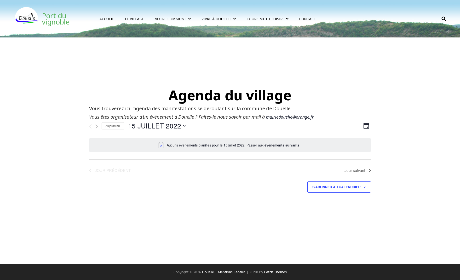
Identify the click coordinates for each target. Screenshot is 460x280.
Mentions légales (232, 272)
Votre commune (171, 18)
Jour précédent (113, 170)
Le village (134, 18)
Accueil (106, 18)
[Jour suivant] (96, 126)
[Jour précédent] (90, 126)
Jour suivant (355, 170)
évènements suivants (282, 145)
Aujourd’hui (113, 126)
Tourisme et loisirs (265, 18)
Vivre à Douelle (216, 18)
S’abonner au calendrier (336, 186)
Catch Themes (275, 272)
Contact (307, 18)
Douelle (208, 272)
